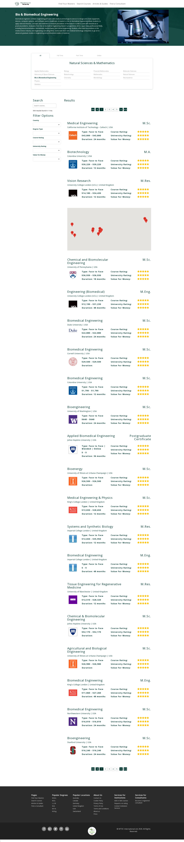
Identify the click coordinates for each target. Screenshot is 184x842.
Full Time (60, 56)
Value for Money (39, 155)
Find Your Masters (67, 4)
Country (36, 120)
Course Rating (38, 138)
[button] (74, 235)
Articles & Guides (100, 4)
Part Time (79, 56)
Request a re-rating (121, 803)
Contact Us (97, 798)
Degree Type (38, 129)
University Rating (39, 146)
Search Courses (84, 4)
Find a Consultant (118, 4)
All (40, 56)
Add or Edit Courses (121, 801)
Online (99, 56)
